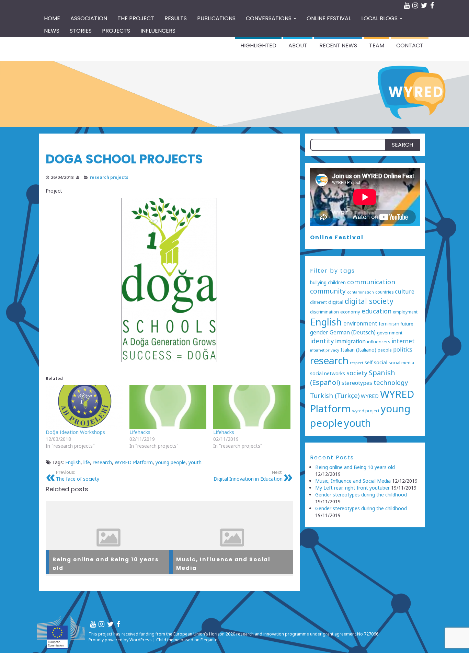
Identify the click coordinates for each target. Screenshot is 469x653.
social (380, 362)
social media (401, 363)
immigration (350, 341)
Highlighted (258, 45)
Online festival (329, 18)
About (297, 45)
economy (350, 312)
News (51, 31)
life (86, 462)
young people (171, 462)
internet (403, 341)
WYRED (370, 395)
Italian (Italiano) (358, 349)
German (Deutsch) (353, 332)
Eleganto (209, 640)
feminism (389, 323)
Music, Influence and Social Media (353, 481)
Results (175, 18)
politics (402, 349)
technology (391, 382)
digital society (369, 301)
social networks (327, 373)
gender (319, 332)
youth (195, 462)
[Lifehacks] (167, 407)
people (385, 350)
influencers (378, 342)
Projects (116, 31)
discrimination (324, 312)
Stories (81, 31)
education (376, 311)
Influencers (157, 31)
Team (376, 45)
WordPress (140, 640)
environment (360, 323)
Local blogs (380, 18)
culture (404, 291)
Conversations (269, 18)
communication (371, 281)
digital (335, 301)
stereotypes (357, 383)
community (328, 291)
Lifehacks (139, 432)
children (337, 282)
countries (384, 292)
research (102, 462)
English (73, 462)
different (318, 302)
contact (409, 45)
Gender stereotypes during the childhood (361, 494)
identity (322, 340)
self (369, 362)
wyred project (365, 410)
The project (135, 18)
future (407, 324)
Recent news (338, 45)
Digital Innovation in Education (248, 475)
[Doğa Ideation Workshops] (84, 407)
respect (356, 362)
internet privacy (324, 350)
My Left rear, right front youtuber (352, 487)
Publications (216, 18)
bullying (318, 282)
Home (52, 18)
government (389, 333)
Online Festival (337, 237)
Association (88, 18)
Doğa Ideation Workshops (75, 432)
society (356, 373)
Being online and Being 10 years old (355, 467)
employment (405, 311)
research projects (109, 177)
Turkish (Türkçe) (334, 395)
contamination (360, 292)
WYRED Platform (134, 462)
